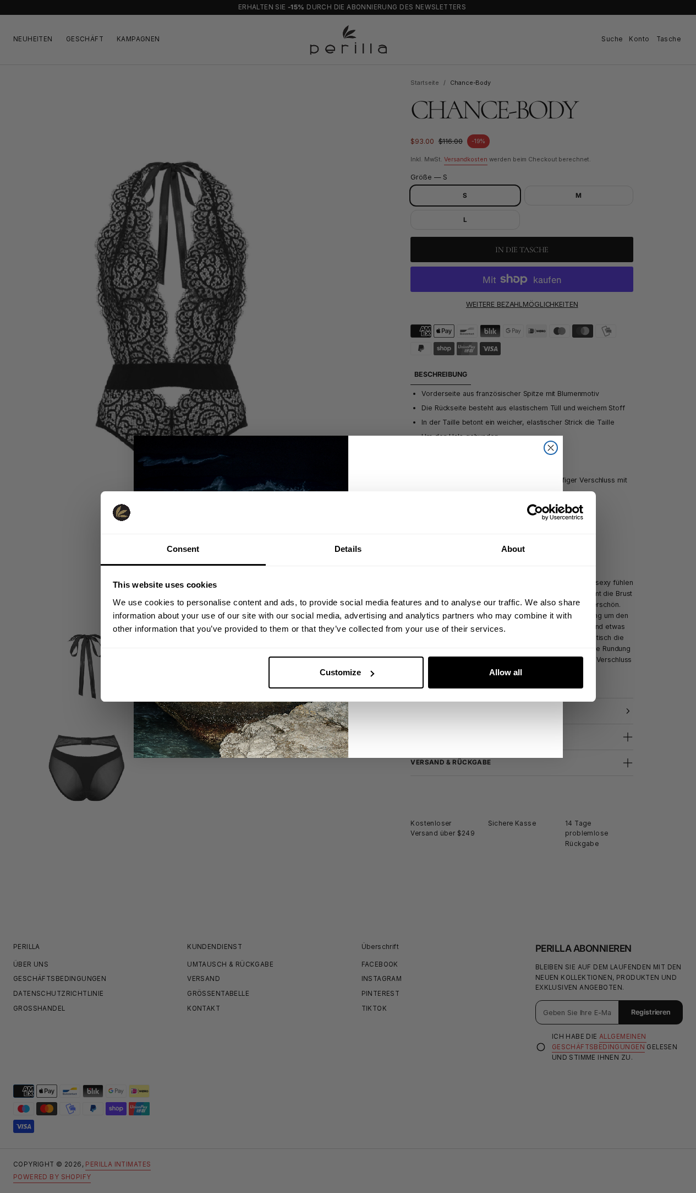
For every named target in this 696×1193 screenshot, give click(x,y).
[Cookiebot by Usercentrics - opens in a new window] (535, 512)
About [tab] (513, 549)
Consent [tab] (183, 549)
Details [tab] (348, 549)
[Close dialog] (550, 447)
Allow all (505, 672)
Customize (340, 672)
